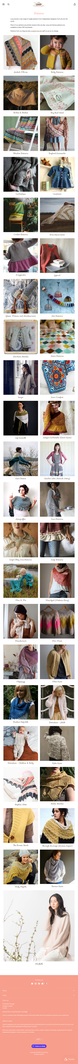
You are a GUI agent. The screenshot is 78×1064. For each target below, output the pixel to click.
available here (35, 31)
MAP (26, 1012)
